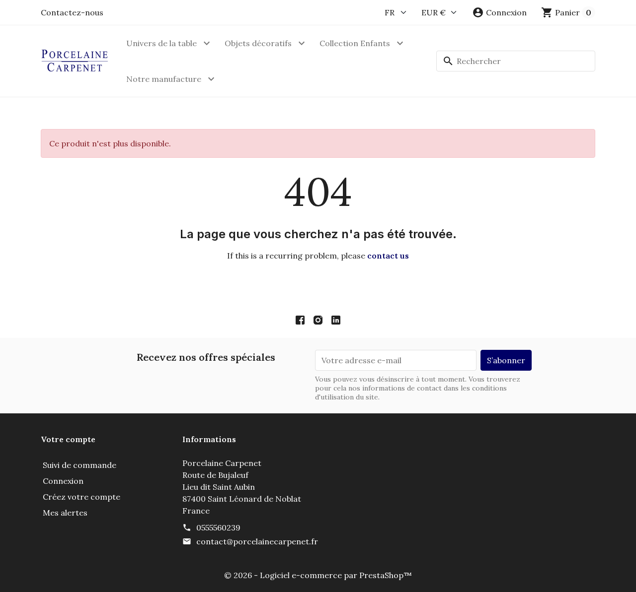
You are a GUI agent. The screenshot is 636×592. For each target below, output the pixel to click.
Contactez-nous (72, 12)
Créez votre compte (81, 497)
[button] (499, 12)
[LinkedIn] (336, 319)
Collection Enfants (354, 43)
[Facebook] (300, 319)
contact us (388, 256)
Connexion (63, 481)
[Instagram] (318, 319)
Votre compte (68, 439)
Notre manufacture (163, 79)
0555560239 (218, 527)
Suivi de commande (79, 465)
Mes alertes (65, 513)
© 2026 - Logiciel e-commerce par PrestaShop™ (318, 575)
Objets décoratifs (258, 43)
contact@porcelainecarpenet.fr (257, 541)
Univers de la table (161, 43)
